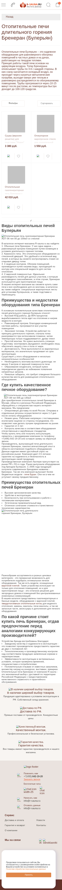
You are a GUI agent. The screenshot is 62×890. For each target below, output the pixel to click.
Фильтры (13, 103)
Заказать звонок (32, 779)
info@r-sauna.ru (32, 800)
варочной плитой (10, 585)
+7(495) (33, 776)
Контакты (41, 825)
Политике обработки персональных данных (26, 869)
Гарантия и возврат (15, 825)
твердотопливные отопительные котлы (22, 603)
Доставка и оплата (14, 820)
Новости (40, 820)
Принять (29, 875)
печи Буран (30, 474)
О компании (11, 830)
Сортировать (47, 103)
